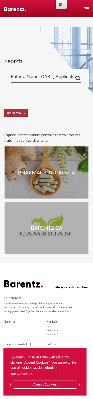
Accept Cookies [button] (45, 384)
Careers (50, 334)
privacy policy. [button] (22, 373)
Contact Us (52, 330)
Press (49, 326)
